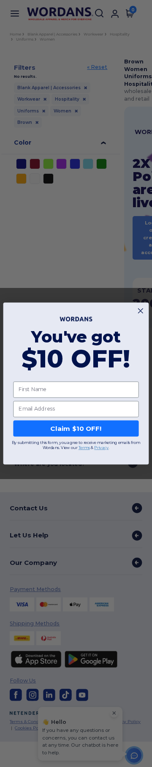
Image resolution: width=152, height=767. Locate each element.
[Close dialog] (140, 311)
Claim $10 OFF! (75, 428)
